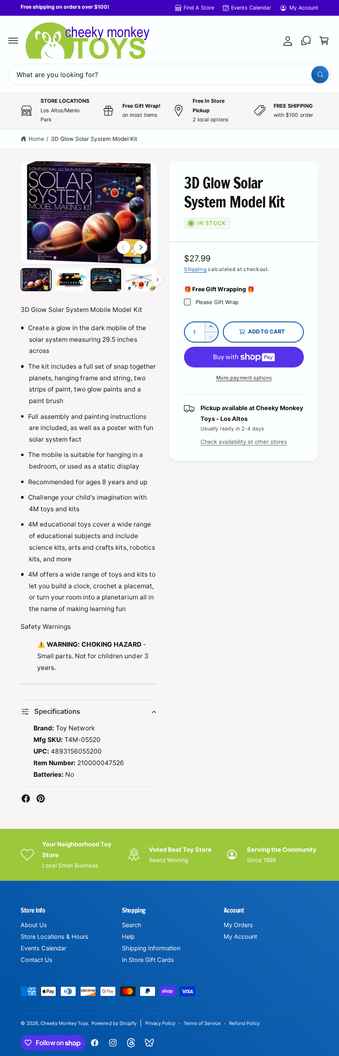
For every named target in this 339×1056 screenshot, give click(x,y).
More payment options (244, 378)
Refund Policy (244, 1023)
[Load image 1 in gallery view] (36, 279)
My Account (303, 8)
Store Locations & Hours (54, 936)
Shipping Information (151, 948)
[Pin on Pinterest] (41, 798)
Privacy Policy (160, 1023)
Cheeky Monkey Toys (64, 1023)
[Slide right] (140, 247)
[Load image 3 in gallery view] (106, 279)
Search (131, 925)
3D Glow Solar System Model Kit (94, 138)
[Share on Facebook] (26, 798)
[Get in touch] (306, 40)
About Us (34, 925)
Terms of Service (202, 1023)
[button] (13, 40)
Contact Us (37, 960)
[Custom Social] (149, 1043)
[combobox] (169, 74)
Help (128, 936)
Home (36, 138)
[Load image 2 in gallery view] (71, 279)
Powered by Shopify (113, 1023)
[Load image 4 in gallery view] (141, 279)
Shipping (195, 269)
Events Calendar (251, 8)
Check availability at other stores (244, 441)
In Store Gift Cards (148, 960)
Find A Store (199, 8)
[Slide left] (123, 247)
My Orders (238, 925)
